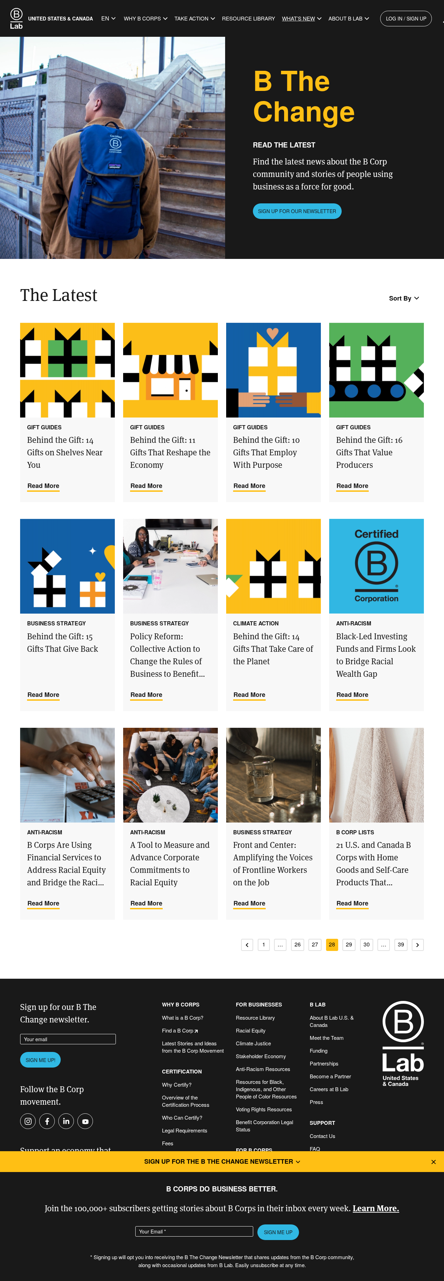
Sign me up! (41, 1059)
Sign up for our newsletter (297, 211)
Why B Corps (142, 18)
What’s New (298, 18)
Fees (167, 1143)
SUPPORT (322, 1123)
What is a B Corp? (182, 1017)
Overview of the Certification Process (186, 1101)
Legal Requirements (184, 1130)
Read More (43, 485)
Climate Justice (253, 1043)
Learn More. (376, 1208)
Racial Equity (251, 1030)
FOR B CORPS (254, 1150)
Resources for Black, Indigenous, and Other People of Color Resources (266, 1089)
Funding (318, 1050)
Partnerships (324, 1063)
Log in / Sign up (406, 18)
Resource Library (248, 18)
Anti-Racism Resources (263, 1068)
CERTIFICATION (182, 1071)
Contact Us (322, 1135)
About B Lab (345, 18)
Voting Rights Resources (264, 1109)
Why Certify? (176, 1084)
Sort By (400, 298)
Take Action (191, 18)
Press (316, 1101)
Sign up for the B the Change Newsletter (218, 1161)
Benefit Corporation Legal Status (264, 1125)
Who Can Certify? (182, 1117)
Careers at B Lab (329, 1089)
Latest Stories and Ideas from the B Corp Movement (193, 1046)
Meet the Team (327, 1037)
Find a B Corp (177, 1030)
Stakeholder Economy (261, 1056)
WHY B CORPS (180, 1004)
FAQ (315, 1148)
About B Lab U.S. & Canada (332, 1021)
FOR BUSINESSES (259, 1004)
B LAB (318, 1004)
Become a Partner (330, 1076)
